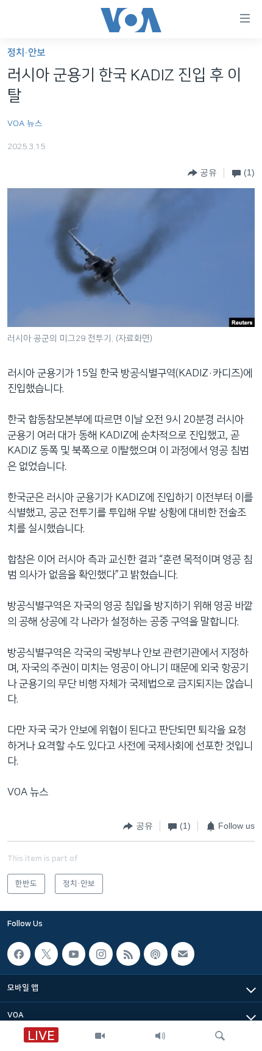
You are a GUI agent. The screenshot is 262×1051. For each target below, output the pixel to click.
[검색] (220, 1036)
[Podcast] (155, 954)
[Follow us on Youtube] (73, 954)
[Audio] (160, 1036)
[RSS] (128, 954)
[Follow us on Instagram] (100, 954)
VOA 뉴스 (25, 123)
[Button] (202, 173)
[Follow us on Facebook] (18, 954)
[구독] (182, 954)
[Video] (100, 1036)
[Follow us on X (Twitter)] (46, 954)
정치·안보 (26, 52)
